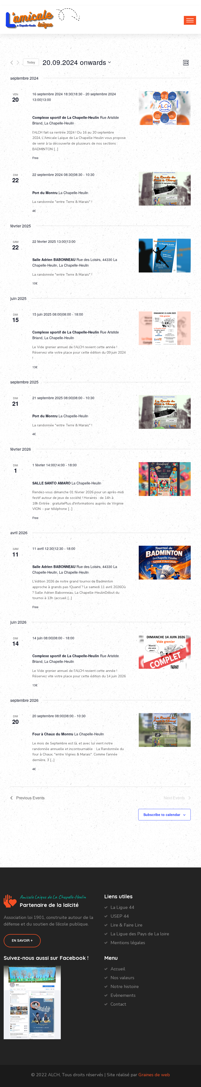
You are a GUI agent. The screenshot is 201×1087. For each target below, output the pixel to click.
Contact (118, 1004)
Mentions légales (128, 943)
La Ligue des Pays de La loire (140, 934)
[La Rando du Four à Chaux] (165, 189)
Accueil (118, 969)
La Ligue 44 (122, 907)
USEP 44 (120, 916)
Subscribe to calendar (161, 814)
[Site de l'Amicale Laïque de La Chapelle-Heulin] (30, 19)
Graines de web (154, 1075)
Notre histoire (125, 986)
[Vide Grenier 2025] (165, 328)
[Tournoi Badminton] (165, 255)
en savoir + (22, 940)
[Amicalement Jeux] (165, 479)
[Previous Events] (11, 62)
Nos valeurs (122, 978)
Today (31, 62)
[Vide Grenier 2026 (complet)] (165, 652)
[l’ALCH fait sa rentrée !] (165, 108)
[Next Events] (18, 62)
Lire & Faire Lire (126, 925)
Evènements (123, 995)
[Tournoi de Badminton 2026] (165, 563)
